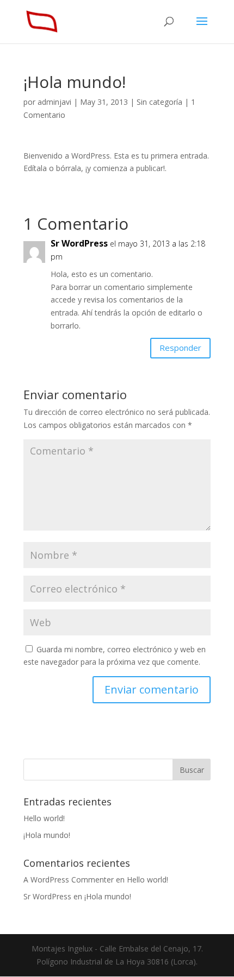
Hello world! (44, 818)
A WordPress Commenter (68, 879)
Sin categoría (159, 102)
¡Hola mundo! (46, 835)
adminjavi (54, 102)
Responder (180, 347)
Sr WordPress (79, 243)
